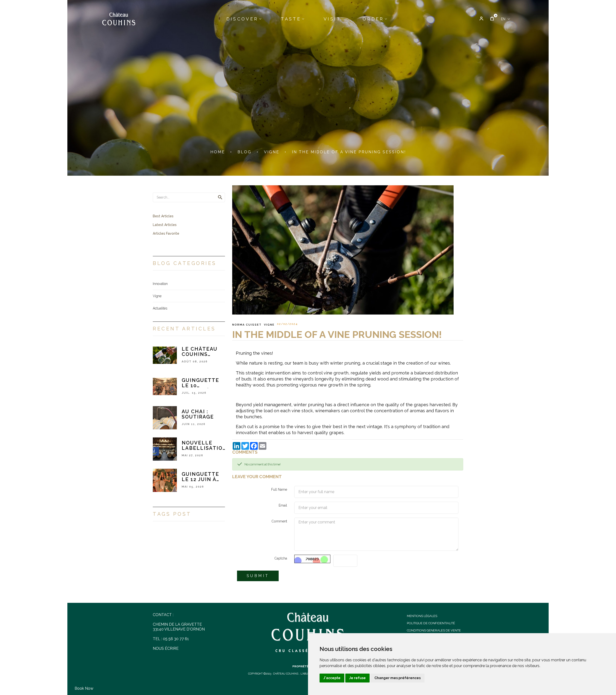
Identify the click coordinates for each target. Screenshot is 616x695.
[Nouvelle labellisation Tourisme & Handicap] (165, 449)
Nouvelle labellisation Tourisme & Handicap (204, 445)
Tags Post (172, 514)
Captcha (280, 558)
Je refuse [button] (357, 678)
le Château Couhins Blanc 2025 (200, 351)
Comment (279, 521)
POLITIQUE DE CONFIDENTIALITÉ (431, 623)
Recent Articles (184, 329)
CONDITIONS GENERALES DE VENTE (434, 630)
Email (283, 505)
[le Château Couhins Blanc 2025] (165, 355)
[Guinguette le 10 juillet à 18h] (165, 386)
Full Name (279, 489)
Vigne (269, 324)
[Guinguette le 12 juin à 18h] (165, 480)
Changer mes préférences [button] (397, 678)
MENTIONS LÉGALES (422, 616)
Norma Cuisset (247, 324)
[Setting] (481, 19)
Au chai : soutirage (198, 414)
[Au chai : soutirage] (165, 417)
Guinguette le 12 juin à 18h (200, 476)
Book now (84, 688)
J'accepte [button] (331, 678)
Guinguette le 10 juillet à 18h (200, 383)
